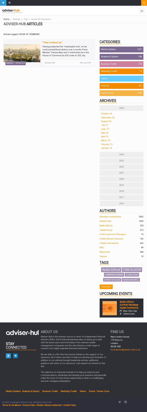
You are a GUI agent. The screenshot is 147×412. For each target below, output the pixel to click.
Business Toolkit (109, 64)
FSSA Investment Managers (113, 234)
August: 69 (106, 121)
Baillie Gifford (106, 225)
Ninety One (105, 252)
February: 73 (107, 144)
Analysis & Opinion (109, 56)
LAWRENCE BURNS (114, 274)
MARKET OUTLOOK (112, 280)
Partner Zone (107, 93)
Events (104, 78)
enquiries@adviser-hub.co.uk (126, 350)
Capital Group (106, 230)
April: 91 (105, 136)
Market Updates (108, 49)
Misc (102, 247)
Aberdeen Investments (110, 217)
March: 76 (105, 140)
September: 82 (108, 117)
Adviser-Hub (105, 221)
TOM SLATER (132, 269)
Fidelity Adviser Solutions (111, 239)
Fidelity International (109, 243)
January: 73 (106, 148)
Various (103, 256)
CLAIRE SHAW (132, 275)
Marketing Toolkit (109, 71)
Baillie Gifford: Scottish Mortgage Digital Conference (129, 305)
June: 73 (105, 129)
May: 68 (104, 133)
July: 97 (104, 125)
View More (106, 287)
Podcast (105, 86)
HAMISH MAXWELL (131, 280)
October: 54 (106, 113)
